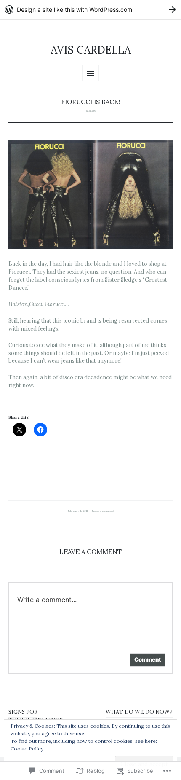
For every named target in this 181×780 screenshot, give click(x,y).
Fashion (91, 111)
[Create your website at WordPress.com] (90, 9)
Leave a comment (103, 511)
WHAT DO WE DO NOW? (139, 711)
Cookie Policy (27, 748)
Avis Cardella (91, 50)
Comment (147, 659)
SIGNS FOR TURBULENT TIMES (35, 715)
